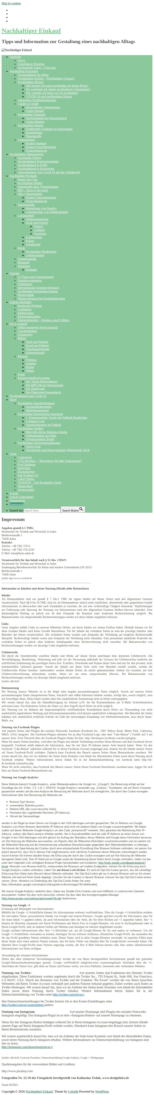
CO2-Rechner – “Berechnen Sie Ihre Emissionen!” (50, 461)
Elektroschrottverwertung (34, 378)
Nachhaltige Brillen (30, 183)
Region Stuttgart (36, 143)
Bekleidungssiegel (37, 410)
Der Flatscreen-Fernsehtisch (43, 392)
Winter (30, 370)
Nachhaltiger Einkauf (31, 30)
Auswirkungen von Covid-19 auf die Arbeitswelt (49, 172)
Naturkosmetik (27, 259)
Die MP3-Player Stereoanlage (44, 385)
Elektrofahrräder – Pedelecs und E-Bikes (43, 320)
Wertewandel (26, 489)
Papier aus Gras (27, 179)
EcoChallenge (26, 464)
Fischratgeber (26, 471)
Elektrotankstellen (29, 316)
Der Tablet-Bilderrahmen (41, 381)
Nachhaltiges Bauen (30, 125)
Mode (21, 248)
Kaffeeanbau (34, 237)
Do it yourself (18, 324)
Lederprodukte (35, 255)
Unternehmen (26, 140)
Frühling (31, 360)
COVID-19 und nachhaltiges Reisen (49, 96)
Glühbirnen (25, 284)
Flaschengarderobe (38, 349)
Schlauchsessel (35, 352)
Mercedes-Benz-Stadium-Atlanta (46, 432)
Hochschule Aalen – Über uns (37, 67)
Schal (21, 374)
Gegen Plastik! (35, 111)
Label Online (26, 479)
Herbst (30, 367)
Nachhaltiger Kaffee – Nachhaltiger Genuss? (46, 78)
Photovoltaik (26, 295)
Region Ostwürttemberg (41, 147)
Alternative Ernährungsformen (37, 100)
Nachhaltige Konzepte (24, 71)
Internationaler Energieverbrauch (38, 287)
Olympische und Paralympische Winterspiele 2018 (57, 450)
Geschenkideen (27, 331)
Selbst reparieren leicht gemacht (38, 327)
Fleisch (38, 226)
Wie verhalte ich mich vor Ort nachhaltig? (52, 93)
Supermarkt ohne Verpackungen (38, 186)
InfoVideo (24, 468)
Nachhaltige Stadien (30, 428)
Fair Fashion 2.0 (28, 475)
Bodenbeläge (34, 132)
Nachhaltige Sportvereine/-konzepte (40, 414)
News (21, 60)
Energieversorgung (30, 280)
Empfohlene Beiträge (31, 64)
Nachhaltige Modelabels (41, 251)
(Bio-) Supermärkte (30, 194)
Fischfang (40, 233)
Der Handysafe (35, 388)
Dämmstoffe (33, 136)
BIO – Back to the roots (33, 190)
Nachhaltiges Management (26, 154)
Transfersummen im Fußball (43, 425)
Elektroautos (25, 313)
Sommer (31, 363)
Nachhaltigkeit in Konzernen (36, 168)
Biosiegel (23, 262)
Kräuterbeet (25, 334)
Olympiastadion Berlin (40, 439)
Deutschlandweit (36, 150)
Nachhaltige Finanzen (31, 114)
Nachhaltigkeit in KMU (33, 165)
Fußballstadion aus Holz (41, 435)
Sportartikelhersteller (39, 406)
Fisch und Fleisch (37, 222)
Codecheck (25, 457)
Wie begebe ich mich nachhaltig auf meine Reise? (57, 85)
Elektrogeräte (26, 204)
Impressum (16, 504)
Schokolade (33, 244)
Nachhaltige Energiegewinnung (38, 291)
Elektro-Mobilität (20, 302)
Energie (14, 273)
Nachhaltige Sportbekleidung (36, 403)
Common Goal (35, 421)
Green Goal (33, 446)
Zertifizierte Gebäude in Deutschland (49, 129)
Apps (13, 453)
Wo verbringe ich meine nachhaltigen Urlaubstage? (58, 89)
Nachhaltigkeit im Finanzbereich (46, 118)
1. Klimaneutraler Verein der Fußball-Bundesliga (56, 417)
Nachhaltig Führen (29, 158)
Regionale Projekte (30, 305)
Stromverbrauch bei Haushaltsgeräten (41, 298)
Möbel (22, 338)
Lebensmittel (26, 215)
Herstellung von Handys (41, 208)
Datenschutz (17, 500)
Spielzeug (24, 266)
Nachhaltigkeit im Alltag (33, 75)
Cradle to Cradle (28, 103)
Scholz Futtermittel (21, 497)
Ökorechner (25, 486)
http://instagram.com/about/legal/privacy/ (27, 1047)
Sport (13, 399)
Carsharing (24, 309)
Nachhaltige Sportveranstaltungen (39, 443)
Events (14, 493)
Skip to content (11, 3)
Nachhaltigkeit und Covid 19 (28, 396)
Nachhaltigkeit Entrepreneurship (38, 161)
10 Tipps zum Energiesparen (36, 277)
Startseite (15, 57)
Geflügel (39, 230)
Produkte (31, 269)
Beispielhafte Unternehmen (43, 107)
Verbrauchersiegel (37, 219)
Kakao (30, 241)
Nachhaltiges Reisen (31, 82)
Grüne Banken (35, 121)
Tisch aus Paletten (37, 342)
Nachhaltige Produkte (23, 176)
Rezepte (23, 356)
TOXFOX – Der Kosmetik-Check (39, 482)
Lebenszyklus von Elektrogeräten (47, 212)
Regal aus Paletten (37, 345)
